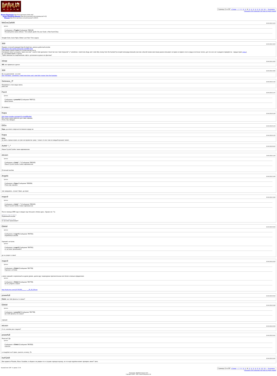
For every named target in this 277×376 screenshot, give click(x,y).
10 (243, 9)
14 (251, 9)
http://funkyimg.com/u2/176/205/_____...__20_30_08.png (19, 290)
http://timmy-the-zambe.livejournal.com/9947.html (17, 49)
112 (262, 9)
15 (253, 9)
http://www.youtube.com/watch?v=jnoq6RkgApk (17, 116)
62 (259, 9)
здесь (244, 52)
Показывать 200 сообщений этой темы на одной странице (260, 11)
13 (249, 9)
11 (245, 9)
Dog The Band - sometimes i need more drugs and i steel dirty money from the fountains (29, 75)
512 (265, 9)
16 (255, 9)
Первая (233, 9)
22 (257, 9)
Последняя (271, 9)
